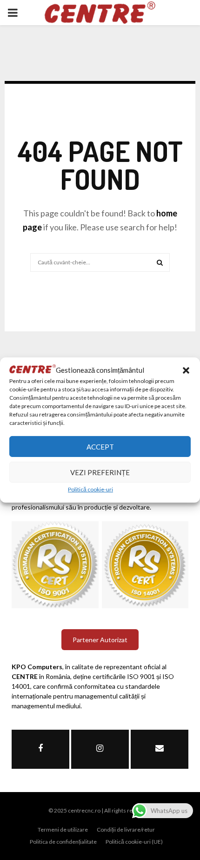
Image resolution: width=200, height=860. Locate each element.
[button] (186, 370)
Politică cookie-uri (90, 489)
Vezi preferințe (100, 472)
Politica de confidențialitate (63, 841)
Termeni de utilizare (63, 829)
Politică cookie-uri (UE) (134, 841)
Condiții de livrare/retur (126, 829)
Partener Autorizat (100, 640)
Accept (100, 447)
